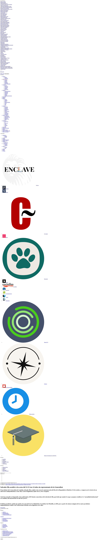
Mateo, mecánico (3, 60)
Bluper (7, 282)
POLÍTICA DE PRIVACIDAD (7, 531)
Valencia (6, 145)
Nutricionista (2, 43)
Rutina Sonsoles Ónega (4, 23)
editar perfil (2, 73)
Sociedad (3, 84)
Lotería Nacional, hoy (4, 3)
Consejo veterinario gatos (4, 20)
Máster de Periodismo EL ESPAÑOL (50, 455)
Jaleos (7, 237)
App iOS (3, 462)
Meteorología (7, 118)
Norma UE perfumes (3, 27)
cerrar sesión (7, 73)
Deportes (3, 120)
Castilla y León (4, 140)
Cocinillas (15, 286)
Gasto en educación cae (4, 5)
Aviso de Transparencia (6, 534)
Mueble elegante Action (4, 16)
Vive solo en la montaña (4, 40)
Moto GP (6, 123)
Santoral (6, 88)
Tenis (5, 124)
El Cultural (46, 233)
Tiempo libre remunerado (4, 26)
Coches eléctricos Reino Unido (5, 36)
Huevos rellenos (3, 57)
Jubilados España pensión (4, 47)
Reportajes (4, 96)
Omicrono (7, 290)
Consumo (6, 87)
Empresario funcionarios (4, 44)
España (3, 76)
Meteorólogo (2, 42)
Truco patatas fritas (3, 14)
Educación (6, 86)
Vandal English (2, 69)
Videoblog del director (8, 95)
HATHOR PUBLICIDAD (6, 518)
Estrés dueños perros (3, 13)
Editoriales (6, 92)
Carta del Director (7, 91)
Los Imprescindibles (9, 387)
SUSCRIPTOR (5, 521)
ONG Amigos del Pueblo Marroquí (6, 7)
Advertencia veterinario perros (5, 18)
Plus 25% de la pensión (4, 41)
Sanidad (6, 80)
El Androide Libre (9, 293)
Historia (3, 97)
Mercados (6, 106)
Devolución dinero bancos (4, 24)
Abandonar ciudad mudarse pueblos (6, 48)
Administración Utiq (5, 535)
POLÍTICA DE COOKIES (6, 533)
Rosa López (2, 33)
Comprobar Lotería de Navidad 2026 (6, 68)
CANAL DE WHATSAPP (6, 514)
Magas (7, 192)
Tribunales (6, 78)
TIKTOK (4, 527)
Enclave (37, 185)
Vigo (5, 148)
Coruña (6, 147)
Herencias (2, 53)
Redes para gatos (3, 32)
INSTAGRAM (4, 526)
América (6, 100)
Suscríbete (4, 459)
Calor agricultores (3, 28)
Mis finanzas (7, 109)
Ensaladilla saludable (3, 37)
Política (6, 77)
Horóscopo (6, 89)
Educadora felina (3, 61)
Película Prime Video (3, 11)
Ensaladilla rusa (3, 56)
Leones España (2, 12)
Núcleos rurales (2, 51)
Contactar (4, 468)
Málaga (6, 136)
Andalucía (4, 135)
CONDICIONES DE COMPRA (7, 532)
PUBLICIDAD (5, 520)
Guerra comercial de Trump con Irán (6, 9)
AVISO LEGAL (5, 530)
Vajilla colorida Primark (4, 63)
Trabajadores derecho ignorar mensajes (6, 45)
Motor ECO (46, 342)
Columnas (6, 93)
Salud (5, 119)
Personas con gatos (3, 29)
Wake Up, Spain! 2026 (6, 130)
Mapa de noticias (3, 2)
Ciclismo (6, 125)
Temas (3, 469)
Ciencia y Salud (5, 115)
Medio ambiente (7, 117)
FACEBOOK (4, 525)
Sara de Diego (2, 507)
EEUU (6, 101)
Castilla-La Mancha (5, 139)
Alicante (6, 144)
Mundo (3, 98)
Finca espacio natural (3, 21)
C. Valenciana (4, 143)
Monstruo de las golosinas (4, 8)
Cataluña (3, 141)
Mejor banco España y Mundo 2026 (6, 67)
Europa (6, 99)
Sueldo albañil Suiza (3, 17)
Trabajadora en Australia (4, 59)
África (6, 103)
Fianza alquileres (3, 15)
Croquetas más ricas (3, 38)
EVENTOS (4, 519)
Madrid (3, 149)
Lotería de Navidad (5, 128)
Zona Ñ (3, 460)
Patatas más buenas (3, 35)
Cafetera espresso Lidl (4, 39)
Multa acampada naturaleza (4, 25)
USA (5, 105)
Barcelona (6, 142)
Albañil (1, 52)
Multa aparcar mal (3, 19)
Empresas (6, 108)
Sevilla (6, 137)
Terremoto (2, 31)
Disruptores (6, 114)
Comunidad (6, 113)
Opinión (3, 90)
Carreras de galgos (3, 54)
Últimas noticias (3, 1)
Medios (6, 110)
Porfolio (7, 188)
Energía (6, 81)
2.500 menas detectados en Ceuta (5, 6)
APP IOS (4, 512)
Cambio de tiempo (3, 58)
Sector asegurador (7, 83)
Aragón (3, 138)
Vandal (7, 297)
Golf (5, 126)
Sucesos (6, 85)
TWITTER (4, 524)
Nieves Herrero (2, 30)
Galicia (3, 146)
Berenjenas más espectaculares (5, 66)
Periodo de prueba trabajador (5, 62)
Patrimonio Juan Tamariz (4, 49)
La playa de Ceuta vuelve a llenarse (6, 4)
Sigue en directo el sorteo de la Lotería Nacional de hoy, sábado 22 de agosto (18, 484)
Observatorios (4, 79)
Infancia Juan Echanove (4, 10)
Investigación (7, 116)
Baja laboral (2, 55)
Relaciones (4, 127)
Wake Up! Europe (5, 131)
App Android (4, 463)
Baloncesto (6, 121)
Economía (6, 107)
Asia (5, 104)
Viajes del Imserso (3, 64)
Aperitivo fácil (2, 65)
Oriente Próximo (7, 102)
